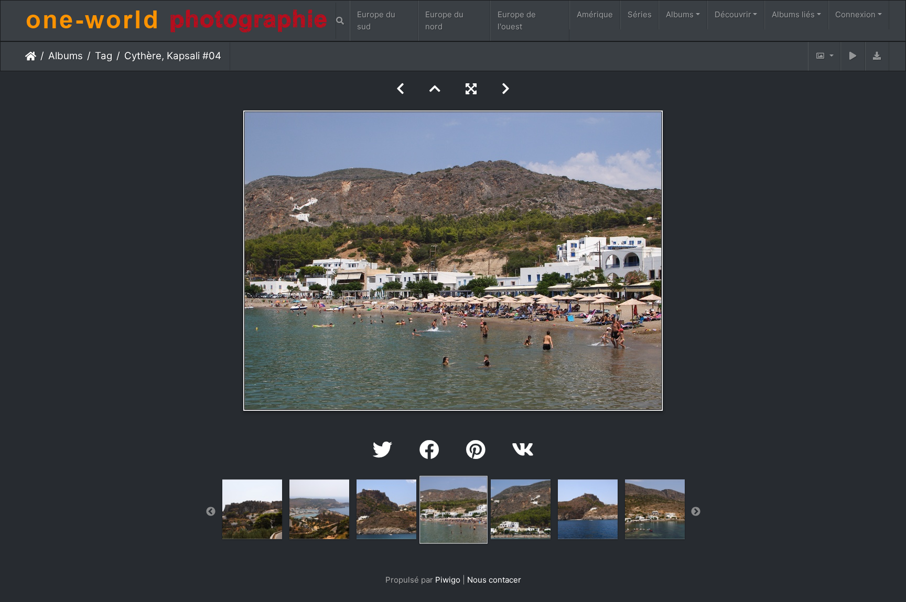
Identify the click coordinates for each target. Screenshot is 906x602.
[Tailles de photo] (824, 56)
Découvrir (733, 14)
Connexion (855, 14)
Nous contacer (494, 580)
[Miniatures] (435, 88)
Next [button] (696, 512)
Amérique (595, 14)
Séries (640, 14)
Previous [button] (211, 512)
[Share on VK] (522, 450)
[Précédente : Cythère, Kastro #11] (400, 88)
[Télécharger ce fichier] (877, 56)
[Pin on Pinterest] (478, 450)
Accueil (30, 56)
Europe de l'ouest (517, 20)
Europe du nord (444, 20)
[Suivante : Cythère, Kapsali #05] (505, 88)
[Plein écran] (471, 88)
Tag (103, 56)
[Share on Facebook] (432, 450)
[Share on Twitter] (385, 450)
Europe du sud (376, 20)
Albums (680, 14)
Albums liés (793, 14)
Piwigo (447, 580)
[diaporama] (852, 56)
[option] (252, 509)
